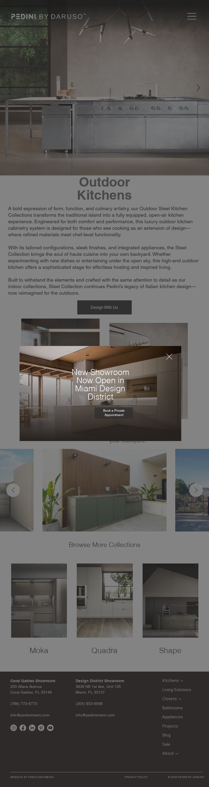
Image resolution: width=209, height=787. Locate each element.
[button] (169, 357)
